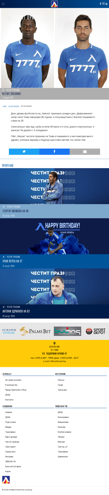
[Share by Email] (85, 152)
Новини (8, 412)
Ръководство (11, 385)
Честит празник (13, 106)
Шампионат (63, 456)
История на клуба (13, 380)
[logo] (54, 3)
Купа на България (13, 466)
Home (5, 106)
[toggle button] (3, 4)
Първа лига (10, 451)
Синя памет (10, 447)
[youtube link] (106, 4)
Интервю (9, 456)
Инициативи (63, 422)
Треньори (62, 390)
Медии (8, 427)
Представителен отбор (15, 390)
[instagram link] (103, 3)
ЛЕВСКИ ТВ (10, 461)
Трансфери (10, 432)
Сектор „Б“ (63, 447)
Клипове (61, 427)
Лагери (61, 437)
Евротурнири (11, 437)
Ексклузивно (63, 417)
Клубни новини (64, 432)
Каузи (8, 471)
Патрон (61, 380)
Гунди (60, 385)
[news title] (54, 186)
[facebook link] (100, 4)
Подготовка (10, 422)
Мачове (61, 442)
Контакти (9, 400)
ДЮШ (7, 395)
